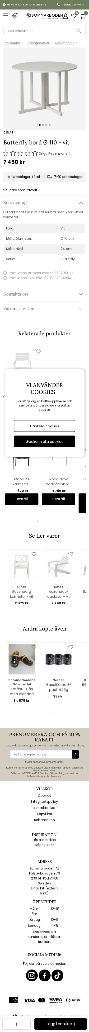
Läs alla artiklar (44, 839)
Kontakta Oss (44, 807)
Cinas (8, 132)
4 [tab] (55, 614)
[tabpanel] (21, 473)
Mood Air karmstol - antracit (22, 482)
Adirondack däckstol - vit (58, 594)
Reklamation (44, 819)
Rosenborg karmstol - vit (21, 594)
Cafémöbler (64, 43)
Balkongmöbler (37, 43)
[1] (44, 89)
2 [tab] (44, 521)
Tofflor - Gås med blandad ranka (22, 692)
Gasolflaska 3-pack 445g (58, 687)
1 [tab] (37, 521)
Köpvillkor (44, 814)
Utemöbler (12, 43)
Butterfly (68, 259)
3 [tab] (51, 521)
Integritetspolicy (44, 801)
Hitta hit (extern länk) (44, 891)
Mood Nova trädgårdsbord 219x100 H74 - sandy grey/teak (58, 482)
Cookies (44, 795)
